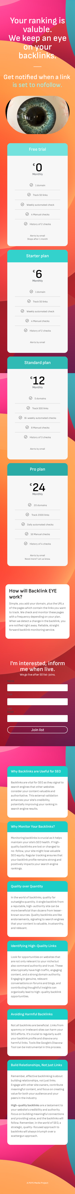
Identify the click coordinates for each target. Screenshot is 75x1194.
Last (9, 708)
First (9, 694)
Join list (37, 730)
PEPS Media (34, 1182)
